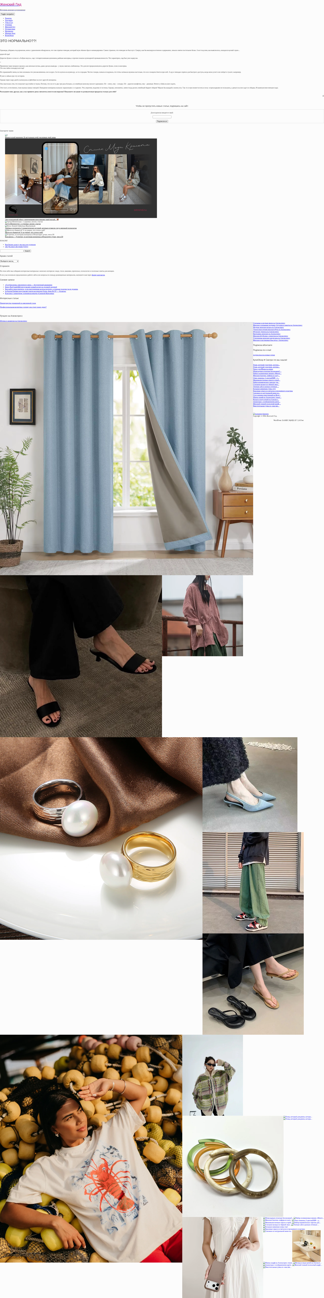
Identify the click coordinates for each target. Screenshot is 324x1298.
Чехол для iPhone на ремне (263, 369)
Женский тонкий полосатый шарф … (267, 404)
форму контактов (98, 275)
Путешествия (10, 29)
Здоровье (8, 25)
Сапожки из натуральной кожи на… (266, 393)
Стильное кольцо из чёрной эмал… (266, 384)
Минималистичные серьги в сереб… (266, 380)
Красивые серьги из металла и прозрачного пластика (273, 391)
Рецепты (8, 18)
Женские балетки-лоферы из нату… (266, 376)
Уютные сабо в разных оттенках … (266, 387)
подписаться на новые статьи (264, 355)
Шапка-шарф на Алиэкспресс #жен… (267, 397)
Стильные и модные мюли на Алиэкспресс (269, 323)
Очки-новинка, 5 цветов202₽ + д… (266, 378)
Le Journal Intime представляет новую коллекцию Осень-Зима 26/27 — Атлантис (35, 291)
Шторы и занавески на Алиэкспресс (13, 321)
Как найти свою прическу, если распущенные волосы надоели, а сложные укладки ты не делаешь (41, 289)
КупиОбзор (9, 35)
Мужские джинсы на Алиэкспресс (266, 332)
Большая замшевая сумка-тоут (264, 389)
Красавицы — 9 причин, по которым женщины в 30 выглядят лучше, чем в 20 (34, 237)
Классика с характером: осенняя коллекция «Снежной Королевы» (29, 293)
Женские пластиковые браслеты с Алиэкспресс (270, 340)
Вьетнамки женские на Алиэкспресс (266, 334)
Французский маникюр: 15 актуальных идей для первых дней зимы (30, 137)
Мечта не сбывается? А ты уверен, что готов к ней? (24, 232)
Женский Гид (10, 27)
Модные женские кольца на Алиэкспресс (268, 327)
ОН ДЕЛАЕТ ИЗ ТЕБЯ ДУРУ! (16, 247)
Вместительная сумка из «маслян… (266, 406)
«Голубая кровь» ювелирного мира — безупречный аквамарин (28, 285)
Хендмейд (9, 20)
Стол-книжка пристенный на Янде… (267, 395)
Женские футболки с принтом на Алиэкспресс (270, 336)
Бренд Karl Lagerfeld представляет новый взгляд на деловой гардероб (31, 287)
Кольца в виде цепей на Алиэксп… (266, 399)
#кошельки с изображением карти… (266, 402)
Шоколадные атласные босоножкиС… (267, 371)
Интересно (9, 31)
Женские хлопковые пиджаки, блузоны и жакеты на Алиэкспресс (277, 325)
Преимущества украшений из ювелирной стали (18, 303)
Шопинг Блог (10, 33)
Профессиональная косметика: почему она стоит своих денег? (23, 307)
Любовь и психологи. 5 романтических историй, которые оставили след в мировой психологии (41, 228)
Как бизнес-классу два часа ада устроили (20, 245)
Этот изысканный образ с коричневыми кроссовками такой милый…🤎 (32, 219)
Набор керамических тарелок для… (266, 382)
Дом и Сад (9, 23)
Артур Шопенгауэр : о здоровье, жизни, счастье (23, 224)
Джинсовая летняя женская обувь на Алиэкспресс (271, 329)
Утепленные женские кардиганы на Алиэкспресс (271, 338)
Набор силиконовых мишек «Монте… (267, 373)
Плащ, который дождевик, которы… (266, 365)
